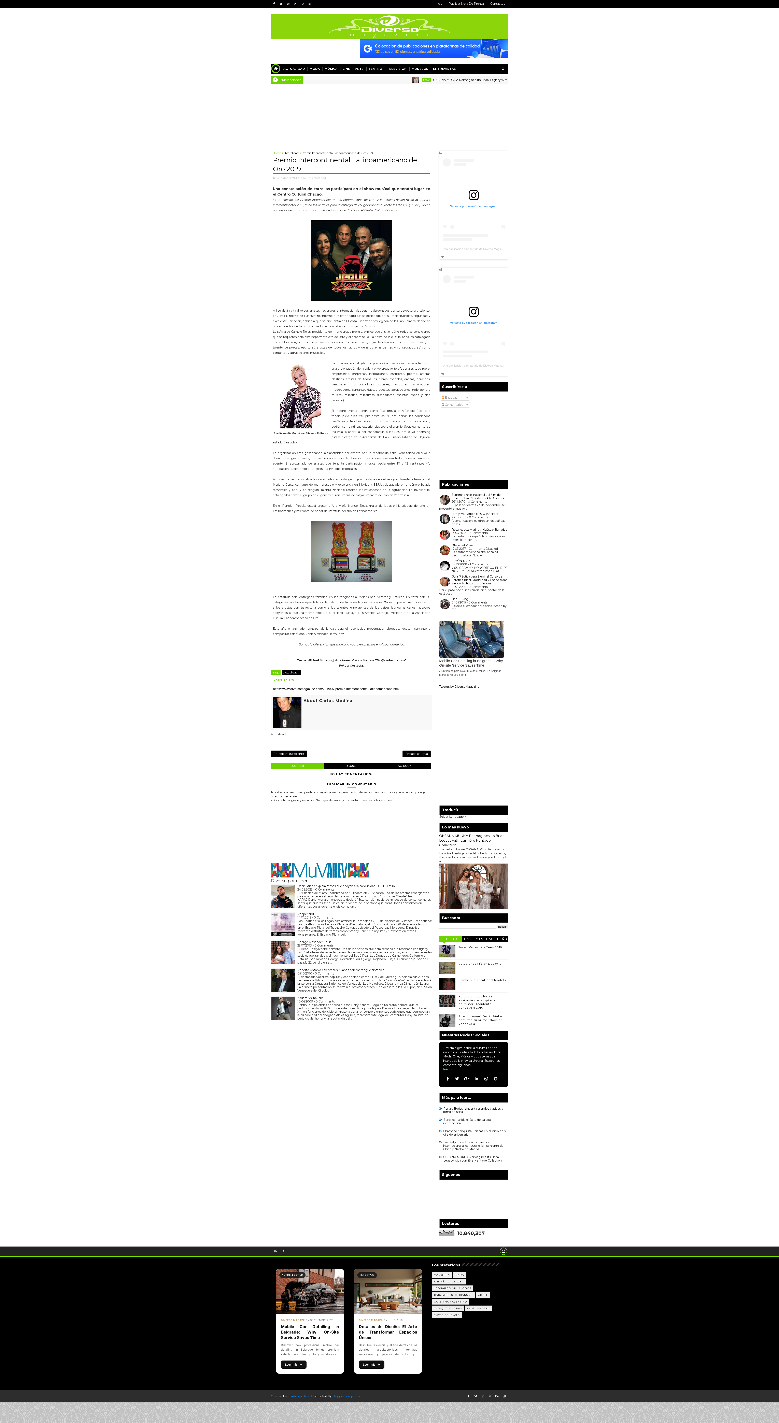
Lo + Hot (450, 939)
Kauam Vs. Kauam (310, 998)
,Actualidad (318, 178)
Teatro (375, 69)
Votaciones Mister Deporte (480, 963)
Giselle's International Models (482, 980)
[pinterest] (288, 4)
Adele (483, 1294)
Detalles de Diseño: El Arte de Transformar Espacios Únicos (388, 1332)
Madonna (442, 1274)
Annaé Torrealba (449, 1281)
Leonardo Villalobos (452, 1288)
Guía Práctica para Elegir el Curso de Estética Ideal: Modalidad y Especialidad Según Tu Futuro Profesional (480, 580)
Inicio (438, 3)
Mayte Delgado (447, 1315)
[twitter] (281, 4)
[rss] (295, 4)
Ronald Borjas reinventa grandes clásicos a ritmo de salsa (473, 1110)
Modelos (420, 69)
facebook (404, 765)
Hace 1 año (496, 939)
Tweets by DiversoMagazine (459, 686)
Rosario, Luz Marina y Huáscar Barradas (479, 529)
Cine (346, 69)
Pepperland (305, 914)
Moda (315, 69)
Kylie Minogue (479, 1308)
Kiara (459, 1274)
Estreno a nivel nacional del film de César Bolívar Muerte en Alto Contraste (479, 496)
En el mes (473, 939)
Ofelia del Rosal (462, 545)
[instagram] (309, 4)
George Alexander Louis (314, 942)
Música (331, 69)
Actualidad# (291, 672)
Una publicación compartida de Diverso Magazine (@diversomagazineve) (490, 249)
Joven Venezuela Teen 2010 (480, 947)
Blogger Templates (346, 1396)
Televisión (397, 69)
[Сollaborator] (434, 48)
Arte (359, 69)
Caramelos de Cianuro (453, 1294)
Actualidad (294, 69)
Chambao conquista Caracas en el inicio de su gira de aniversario (475, 1132)
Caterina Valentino (450, 1301)
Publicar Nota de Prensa (466, 3)
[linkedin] (476, 1079)
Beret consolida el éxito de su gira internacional (467, 1121)
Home (277, 153)
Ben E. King (460, 599)
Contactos (497, 3)
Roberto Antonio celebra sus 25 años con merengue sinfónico (340, 970)
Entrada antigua (416, 754)
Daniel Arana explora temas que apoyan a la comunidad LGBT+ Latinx (346, 886)
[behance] (302, 4)
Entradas (450, 397)
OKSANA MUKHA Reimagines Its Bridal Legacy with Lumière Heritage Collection (421, 80)
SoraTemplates (298, 1396)
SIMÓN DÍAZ (461, 561)
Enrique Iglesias (448, 1308)
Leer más (291, 1364)
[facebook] (274, 4)
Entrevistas (444, 69)
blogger (297, 765)
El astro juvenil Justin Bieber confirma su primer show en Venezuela (481, 1020)
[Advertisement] (389, 114)
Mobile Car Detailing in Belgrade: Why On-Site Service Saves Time (310, 1332)
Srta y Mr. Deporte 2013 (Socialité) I (476, 514)
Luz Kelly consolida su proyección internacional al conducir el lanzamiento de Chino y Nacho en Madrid (473, 1145)
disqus (350, 765)
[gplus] (467, 1079)
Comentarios (453, 405)
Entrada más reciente (289, 754)
